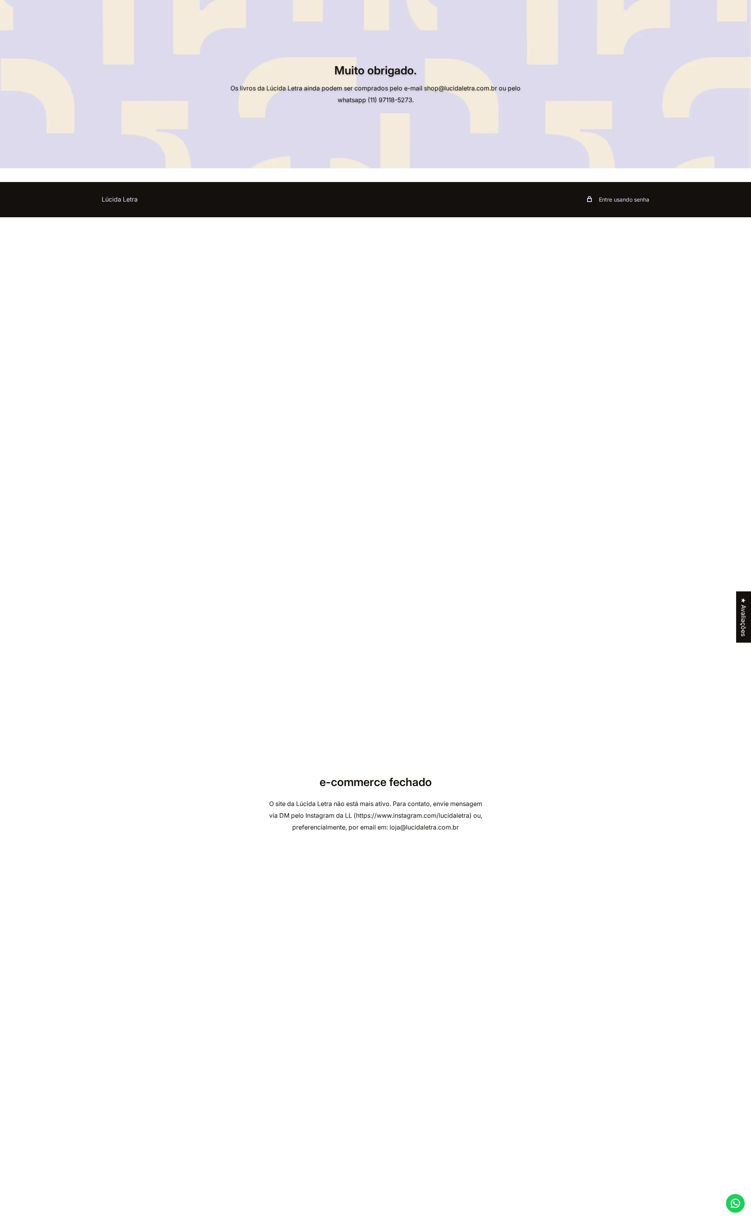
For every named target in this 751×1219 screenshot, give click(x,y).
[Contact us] (735, 1203)
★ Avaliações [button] (743, 617)
